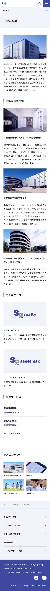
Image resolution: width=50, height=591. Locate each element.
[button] (25, 517)
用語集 (41, 565)
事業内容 (15, 505)
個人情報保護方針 (9, 568)
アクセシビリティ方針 (31, 565)
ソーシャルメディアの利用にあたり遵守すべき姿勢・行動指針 (22, 572)
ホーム (5, 505)
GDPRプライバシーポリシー (25, 568)
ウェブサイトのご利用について (13, 565)
